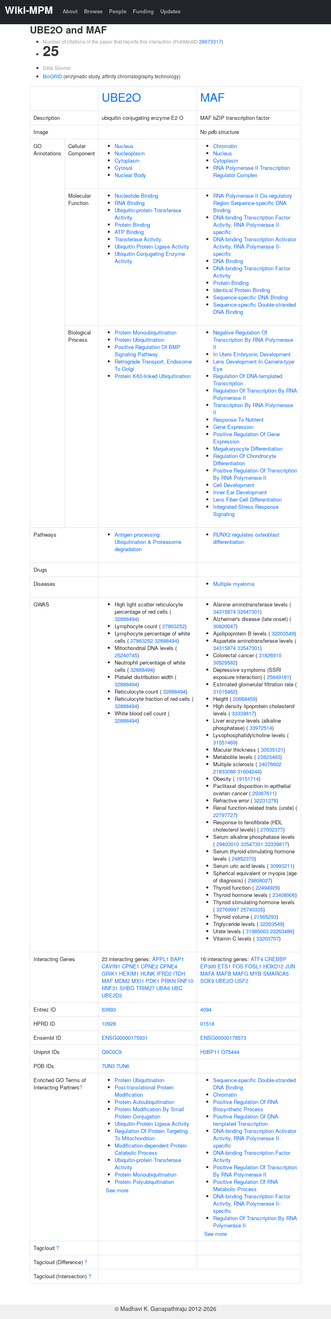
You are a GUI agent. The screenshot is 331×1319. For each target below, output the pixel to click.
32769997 (227, 909)
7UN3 (108, 1066)
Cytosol (123, 167)
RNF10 (185, 981)
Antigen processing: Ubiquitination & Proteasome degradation (148, 542)
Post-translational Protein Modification (144, 1090)
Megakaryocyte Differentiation (248, 448)
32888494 (126, 619)
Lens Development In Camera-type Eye (253, 364)
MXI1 (138, 981)
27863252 (173, 626)
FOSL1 (253, 966)
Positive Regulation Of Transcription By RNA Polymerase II (255, 473)
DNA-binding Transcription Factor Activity (251, 271)
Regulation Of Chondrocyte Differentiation (244, 459)
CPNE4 (168, 966)
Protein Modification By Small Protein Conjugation (149, 1112)
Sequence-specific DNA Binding (250, 297)
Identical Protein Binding (241, 290)
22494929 (267, 887)
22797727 (224, 815)
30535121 (272, 749)
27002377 (271, 829)
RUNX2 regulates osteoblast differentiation (246, 538)
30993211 (281, 866)
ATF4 (257, 959)
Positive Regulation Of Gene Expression (246, 437)
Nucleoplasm (130, 153)
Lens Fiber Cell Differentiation (247, 499)
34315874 (224, 611)
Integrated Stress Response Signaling (246, 510)
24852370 (243, 858)
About (70, 11)
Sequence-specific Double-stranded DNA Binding (254, 308)
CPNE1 (130, 966)
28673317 (210, 41)
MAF (212, 96)
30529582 (224, 662)
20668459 (244, 698)
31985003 (257, 931)
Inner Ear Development (240, 492)
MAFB (223, 973)
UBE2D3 (112, 995)
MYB (256, 973)
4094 (206, 1009)
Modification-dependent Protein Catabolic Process (151, 1148)
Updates (170, 11)
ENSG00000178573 (223, 1037)
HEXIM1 (129, 973)
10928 (109, 1023)
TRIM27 (145, 988)
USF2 (241, 981)
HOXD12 (273, 966)
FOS (238, 966)
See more (117, 1190)
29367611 (263, 793)
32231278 (265, 800)
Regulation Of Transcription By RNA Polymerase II (255, 394)
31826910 (270, 655)
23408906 (283, 895)
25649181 (278, 677)
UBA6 (163, 988)
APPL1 (160, 959)
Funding (143, 11)
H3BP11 (210, 1052)
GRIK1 (109, 973)
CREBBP (276, 959)
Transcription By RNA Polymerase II (253, 408)
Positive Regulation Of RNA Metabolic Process (245, 1185)
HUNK (147, 973)
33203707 (267, 938)
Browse (93, 11)
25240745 (126, 655)
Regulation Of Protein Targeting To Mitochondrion (151, 1134)
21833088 (224, 771)
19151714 (247, 778)
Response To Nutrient (238, 419)
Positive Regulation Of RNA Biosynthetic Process (245, 1105)
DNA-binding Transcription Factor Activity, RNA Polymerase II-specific (251, 224)
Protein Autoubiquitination (144, 1102)
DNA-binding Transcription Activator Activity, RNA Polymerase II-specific (254, 246)
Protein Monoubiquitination (145, 332)
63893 (109, 1009)
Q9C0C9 (112, 1052)
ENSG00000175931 (125, 1037)
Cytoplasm (127, 160)
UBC (177, 988)
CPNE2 (149, 966)
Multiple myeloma (233, 583)
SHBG (126, 988)
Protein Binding (132, 224)
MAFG (240, 973)
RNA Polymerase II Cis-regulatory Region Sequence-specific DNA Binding (252, 203)
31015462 (224, 691)
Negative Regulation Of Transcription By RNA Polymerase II (253, 339)
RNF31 (110, 988)
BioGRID (52, 76)
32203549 (283, 633)
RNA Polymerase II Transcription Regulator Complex (251, 171)
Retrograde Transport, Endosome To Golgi (153, 364)
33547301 (248, 611)
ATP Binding (129, 232)
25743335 (252, 909)
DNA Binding (228, 261)
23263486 (281, 931)
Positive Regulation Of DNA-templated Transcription (246, 1119)
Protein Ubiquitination (139, 339)
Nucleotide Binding (136, 195)
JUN (290, 966)
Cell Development (233, 485)
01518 (207, 1023)
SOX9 (207, 981)
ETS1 (224, 966)
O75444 (230, 1052)
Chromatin (225, 146)
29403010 (227, 844)
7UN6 (122, 1066)
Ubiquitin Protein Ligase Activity (152, 246)
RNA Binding (130, 203)
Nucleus (124, 146)
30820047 (224, 626)
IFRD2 (164, 973)
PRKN (168, 981)
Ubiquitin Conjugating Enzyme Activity (150, 257)
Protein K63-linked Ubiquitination (153, 376)
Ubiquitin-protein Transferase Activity (148, 213)
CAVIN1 (111, 966)
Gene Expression (233, 427)
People (117, 11)
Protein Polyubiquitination (144, 1181)
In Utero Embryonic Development (252, 354)
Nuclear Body (130, 175)
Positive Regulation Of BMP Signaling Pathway (147, 350)
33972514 (260, 728)
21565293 (265, 916)
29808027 (259, 880)
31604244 (248, 771)
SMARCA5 (276, 973)
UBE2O (121, 96)
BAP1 (177, 959)
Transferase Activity (138, 239)
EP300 (208, 966)
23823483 (269, 757)
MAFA (207, 973)
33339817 (243, 713)
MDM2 (122, 981)
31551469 (224, 742)
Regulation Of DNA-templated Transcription (247, 379)
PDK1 (152, 981)
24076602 (270, 764)
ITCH (179, 973)
